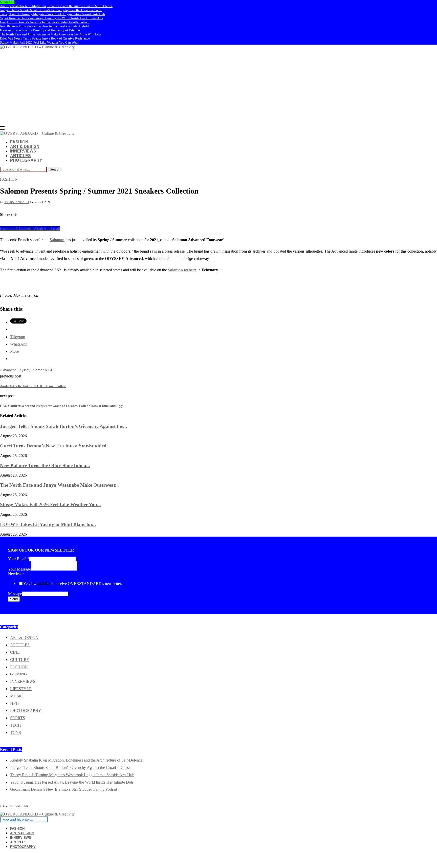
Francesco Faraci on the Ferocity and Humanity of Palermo (40, 30)
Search (55, 169)
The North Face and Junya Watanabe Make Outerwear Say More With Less (50, 34)
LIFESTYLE (21, 689)
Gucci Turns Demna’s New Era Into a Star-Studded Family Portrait (45, 22)
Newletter (16, 574)
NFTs (14, 703)
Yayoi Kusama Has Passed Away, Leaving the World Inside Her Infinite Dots (51, 18)
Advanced (8, 370)
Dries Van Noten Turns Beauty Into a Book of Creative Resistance (45, 38)
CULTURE (19, 659)
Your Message (19, 569)
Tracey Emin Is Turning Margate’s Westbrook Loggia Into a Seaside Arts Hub (52, 14)
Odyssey (23, 370)
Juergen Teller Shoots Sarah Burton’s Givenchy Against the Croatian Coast (51, 10)
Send (14, 599)
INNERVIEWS (23, 151)
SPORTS (17, 718)
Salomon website (182, 270)
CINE (15, 652)
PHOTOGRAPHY (26, 160)
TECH (15, 725)
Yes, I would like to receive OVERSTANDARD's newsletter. (72, 583)
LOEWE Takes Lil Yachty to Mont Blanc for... (48, 524)
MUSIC (16, 696)
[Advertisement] (218, 87)
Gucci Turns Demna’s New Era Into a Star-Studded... (55, 445)
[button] (3, 278)
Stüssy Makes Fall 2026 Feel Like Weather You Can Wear (39, 42)
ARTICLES (20, 156)
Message (15, 594)
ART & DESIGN (24, 146)
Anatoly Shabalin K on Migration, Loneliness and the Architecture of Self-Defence (56, 6)
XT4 (48, 370)
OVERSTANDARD (16, 202)
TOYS (15, 732)
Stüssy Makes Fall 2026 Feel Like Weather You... (50, 504)
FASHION (19, 142)
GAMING (18, 674)
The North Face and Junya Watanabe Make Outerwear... (59, 485)
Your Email (18, 559)
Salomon (57, 240)
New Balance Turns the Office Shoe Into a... (45, 465)
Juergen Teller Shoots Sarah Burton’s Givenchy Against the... (63, 426)
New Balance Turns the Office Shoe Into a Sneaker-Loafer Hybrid (44, 26)
